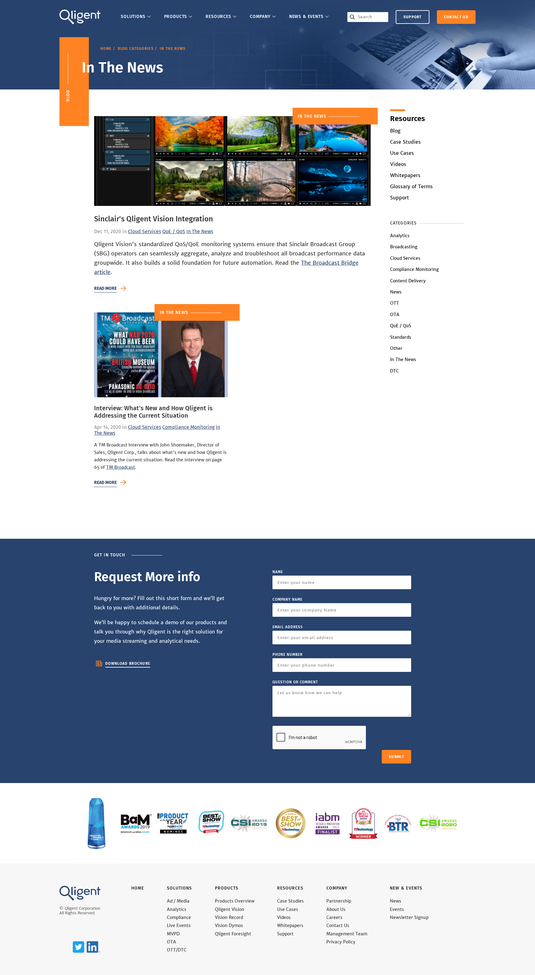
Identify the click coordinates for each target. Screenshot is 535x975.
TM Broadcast (120, 467)
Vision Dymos (229, 925)
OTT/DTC (176, 950)
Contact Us (337, 925)
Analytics (400, 235)
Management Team (346, 934)
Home (105, 48)
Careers (334, 917)
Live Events (179, 925)
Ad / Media (178, 901)
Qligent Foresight (233, 934)
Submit (396, 757)
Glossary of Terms (411, 186)
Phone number (287, 654)
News (396, 292)
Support (412, 17)
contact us (456, 17)
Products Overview (234, 901)
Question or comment (295, 682)
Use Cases (402, 153)
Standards (400, 337)
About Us (336, 909)
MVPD (173, 934)
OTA (394, 314)
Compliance (179, 917)
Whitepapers (405, 175)
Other (396, 348)
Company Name (287, 599)
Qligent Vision (229, 909)
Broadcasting (403, 247)
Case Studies (405, 142)
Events (397, 909)
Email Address (287, 627)
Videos (398, 164)
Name (277, 572)
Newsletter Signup (409, 917)
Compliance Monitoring (188, 427)
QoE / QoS (173, 231)
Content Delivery (408, 281)
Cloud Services (144, 231)
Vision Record (229, 917)
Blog (395, 131)
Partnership (338, 901)
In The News (199, 231)
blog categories (136, 48)
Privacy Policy (340, 942)
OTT (394, 303)
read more (105, 288)
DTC (394, 371)
